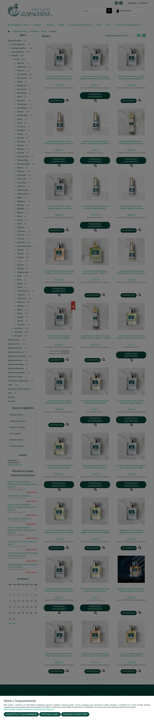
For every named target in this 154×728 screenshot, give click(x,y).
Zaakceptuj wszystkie (75, 714)
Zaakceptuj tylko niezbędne (21, 714)
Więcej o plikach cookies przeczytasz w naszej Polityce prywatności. (29, 709)
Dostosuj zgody (50, 714)
